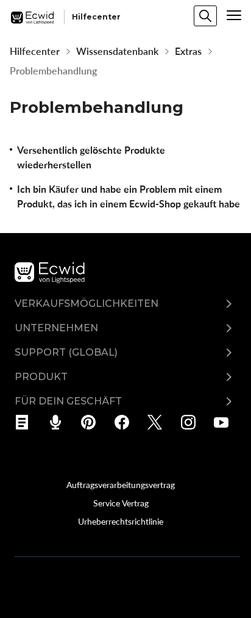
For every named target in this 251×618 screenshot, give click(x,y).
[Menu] (234, 15)
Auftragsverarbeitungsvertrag (120, 484)
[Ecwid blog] (26, 422)
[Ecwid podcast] (59, 422)
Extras (188, 51)
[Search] (205, 15)
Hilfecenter (35, 51)
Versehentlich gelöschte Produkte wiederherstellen (91, 157)
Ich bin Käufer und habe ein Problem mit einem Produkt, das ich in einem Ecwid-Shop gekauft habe (128, 196)
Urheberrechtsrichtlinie (120, 521)
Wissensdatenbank (117, 51)
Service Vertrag (121, 502)
